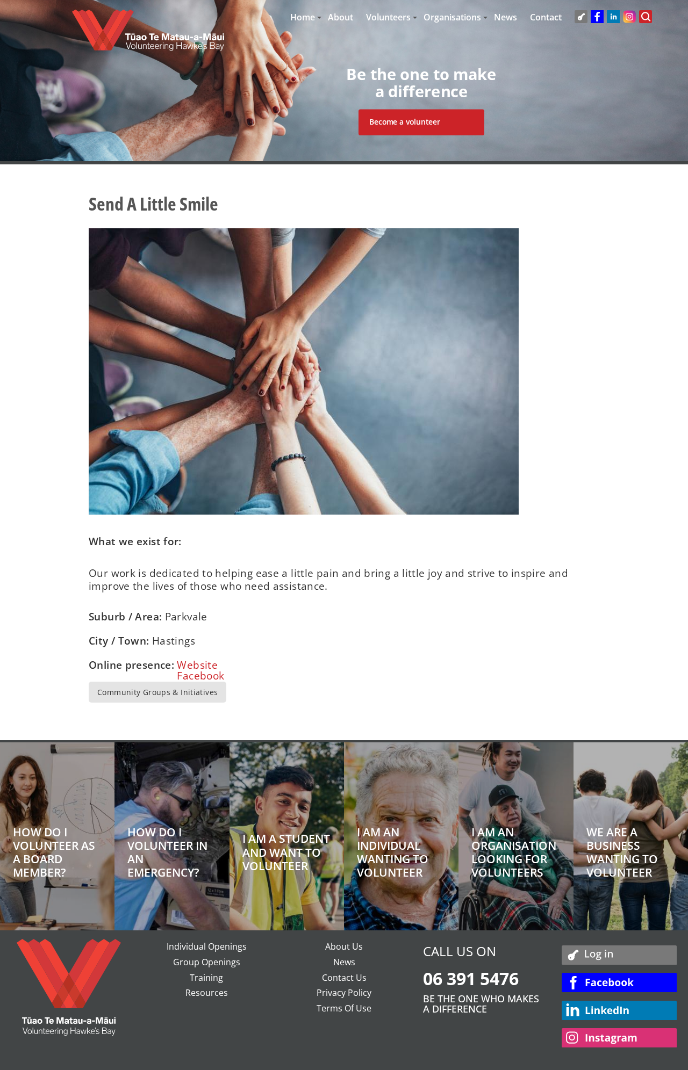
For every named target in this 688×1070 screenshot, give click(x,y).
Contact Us (344, 978)
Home (302, 17)
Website (197, 665)
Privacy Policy (344, 993)
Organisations (452, 17)
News (505, 17)
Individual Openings (207, 946)
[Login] (619, 955)
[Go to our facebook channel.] (619, 984)
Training (206, 978)
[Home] (148, 35)
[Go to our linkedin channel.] (619, 1012)
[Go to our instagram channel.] (619, 1039)
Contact (546, 17)
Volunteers (388, 17)
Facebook (200, 676)
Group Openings (206, 962)
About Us (344, 946)
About (340, 17)
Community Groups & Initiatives (157, 692)
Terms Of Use (344, 1008)
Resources (206, 993)
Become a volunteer (404, 122)
